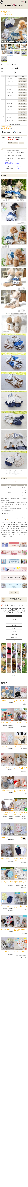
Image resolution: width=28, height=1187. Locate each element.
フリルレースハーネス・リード (20, 700)
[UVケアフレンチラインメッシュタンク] (20, 850)
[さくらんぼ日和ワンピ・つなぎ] (20, 782)
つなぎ (10, 14)
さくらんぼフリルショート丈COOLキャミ (20, 929)
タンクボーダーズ (5, 767)
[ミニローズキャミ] (7, 738)
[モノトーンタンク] (20, 738)
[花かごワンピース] (7, 850)
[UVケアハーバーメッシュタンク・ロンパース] (20, 873)
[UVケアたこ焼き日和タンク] (20, 943)
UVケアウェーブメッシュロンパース (7, 882)
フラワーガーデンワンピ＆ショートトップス (20, 768)
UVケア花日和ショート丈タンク (20, 906)
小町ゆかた (3, 700)
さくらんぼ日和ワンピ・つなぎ (20, 790)
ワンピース (11, 12)
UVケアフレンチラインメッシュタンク (20, 859)
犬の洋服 (4, 12)
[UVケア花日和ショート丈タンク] (20, 898)
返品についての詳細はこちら (7, 126)
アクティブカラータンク (7, 723)
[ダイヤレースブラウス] (7, 898)
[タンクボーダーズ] (7, 759)
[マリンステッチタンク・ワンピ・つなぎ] (20, 804)
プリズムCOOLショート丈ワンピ (20, 723)
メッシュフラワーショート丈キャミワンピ (7, 813)
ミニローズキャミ (5, 746)
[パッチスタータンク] (7, 921)
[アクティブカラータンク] (7, 714)
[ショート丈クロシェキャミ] (7, 943)
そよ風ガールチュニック (7, 790)
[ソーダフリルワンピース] (20, 829)
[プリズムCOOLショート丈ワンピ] (20, 714)
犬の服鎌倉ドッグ (5, 11)
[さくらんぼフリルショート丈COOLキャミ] (20, 921)
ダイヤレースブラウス (6, 906)
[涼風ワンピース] (7, 829)
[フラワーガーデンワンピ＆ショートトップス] (20, 759)
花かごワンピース (5, 858)
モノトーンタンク (18, 746)
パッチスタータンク (5, 929)
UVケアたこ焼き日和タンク (20, 952)
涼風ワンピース (4, 837)
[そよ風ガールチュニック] (7, 782)
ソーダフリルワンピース (20, 837)
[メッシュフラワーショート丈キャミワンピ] (7, 804)
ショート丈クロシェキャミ (7, 952)
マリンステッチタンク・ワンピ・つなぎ (20, 813)
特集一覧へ (14, 592)
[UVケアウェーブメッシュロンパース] (7, 873)
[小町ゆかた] (7, 692)
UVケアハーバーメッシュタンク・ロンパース (20, 882)
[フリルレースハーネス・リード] (20, 692)
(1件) (14, 128)
